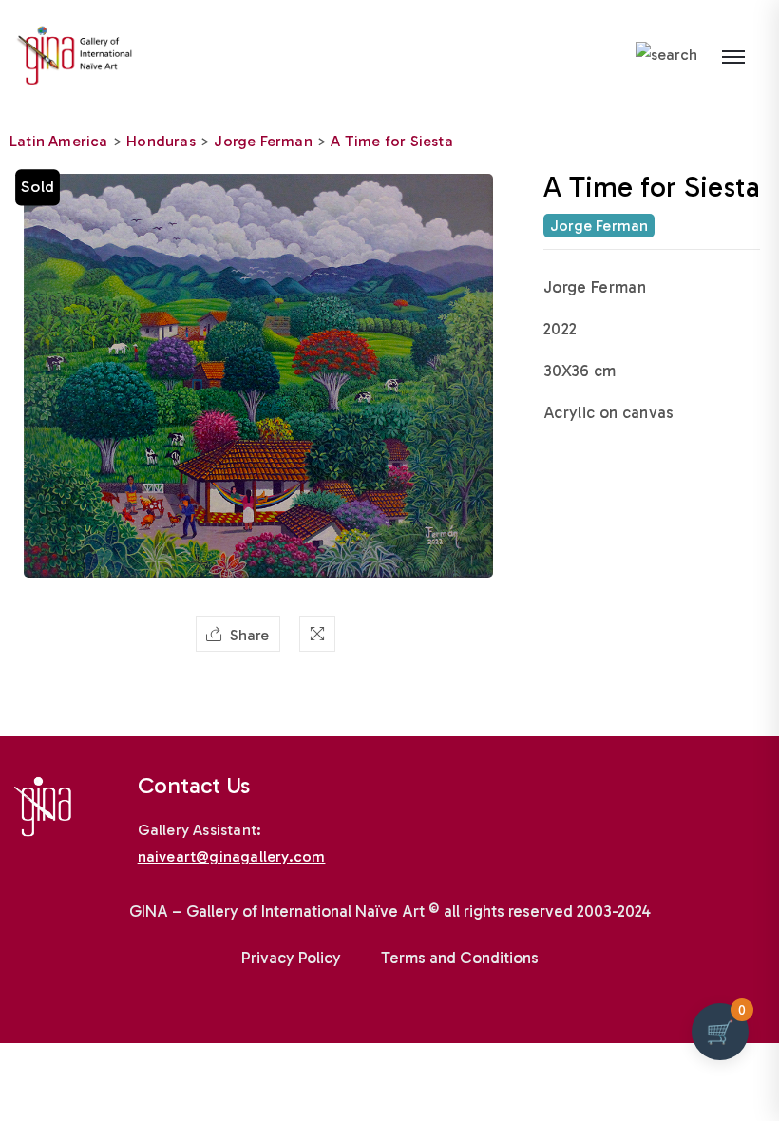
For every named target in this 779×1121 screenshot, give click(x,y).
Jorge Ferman (263, 141)
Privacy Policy (291, 957)
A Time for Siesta (391, 141)
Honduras (161, 141)
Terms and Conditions (460, 957)
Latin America (59, 141)
